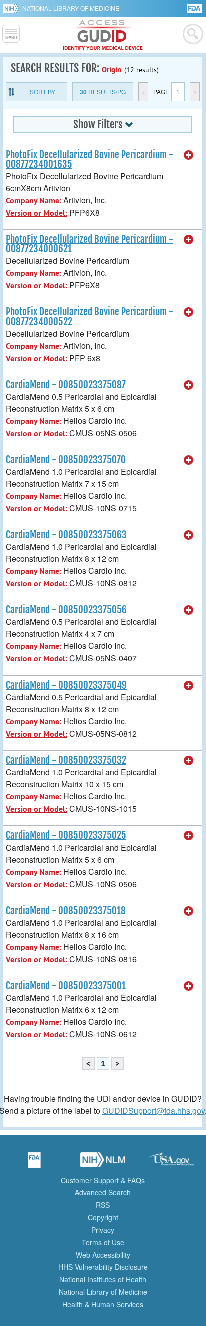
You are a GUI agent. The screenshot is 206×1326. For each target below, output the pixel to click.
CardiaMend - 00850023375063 (66, 535)
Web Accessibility (103, 1255)
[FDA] (195, 7)
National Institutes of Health (103, 1279)
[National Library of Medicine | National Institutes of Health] (103, 1163)
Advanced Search (103, 1192)
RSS (103, 1205)
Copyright (103, 1217)
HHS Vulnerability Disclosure (103, 1267)
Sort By (43, 91)
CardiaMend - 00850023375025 (66, 835)
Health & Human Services (103, 1304)
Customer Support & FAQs (103, 1180)
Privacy (103, 1230)
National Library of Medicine (71, 8)
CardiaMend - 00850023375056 (66, 610)
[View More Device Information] (189, 155)
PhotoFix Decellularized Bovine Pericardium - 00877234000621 (90, 244)
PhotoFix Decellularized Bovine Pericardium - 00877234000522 (90, 316)
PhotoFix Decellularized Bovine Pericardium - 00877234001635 (90, 159)
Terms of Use (103, 1242)
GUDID (103, 35)
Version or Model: (37, 213)
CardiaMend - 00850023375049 (66, 685)
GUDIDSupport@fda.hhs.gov (153, 1110)
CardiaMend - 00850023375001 (66, 986)
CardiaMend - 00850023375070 (66, 460)
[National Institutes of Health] (12, 8)
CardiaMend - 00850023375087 (66, 385)
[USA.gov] (171, 1163)
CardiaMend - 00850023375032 (66, 760)
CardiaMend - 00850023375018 (66, 911)
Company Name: (34, 200)
